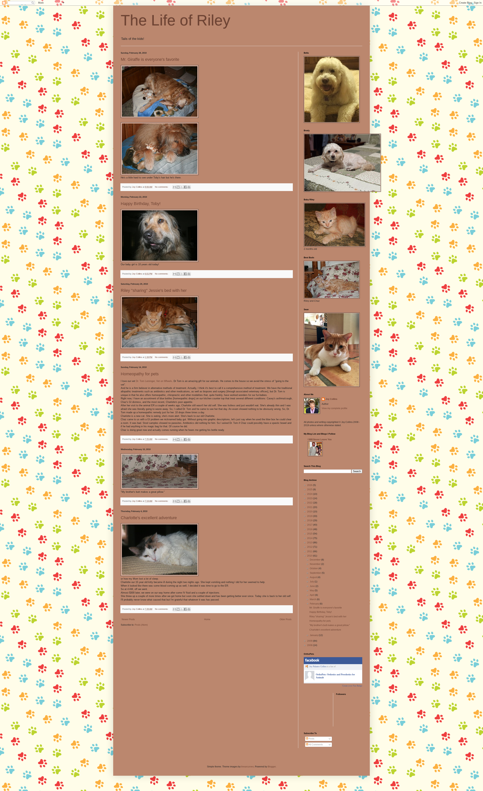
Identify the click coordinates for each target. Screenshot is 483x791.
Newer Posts (128, 619)
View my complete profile (334, 408)
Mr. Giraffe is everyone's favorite (150, 59)
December (315, 559)
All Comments (315, 744)
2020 (310, 511)
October (314, 568)
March (313, 599)
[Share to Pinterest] (189, 187)
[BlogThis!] (178, 187)
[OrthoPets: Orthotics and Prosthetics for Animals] (309, 679)
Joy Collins (331, 399)
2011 (310, 551)
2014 (310, 538)
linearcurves (247, 766)
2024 (310, 494)
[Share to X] (182, 187)
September (316, 573)
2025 (310, 489)
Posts (311, 738)
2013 (310, 542)
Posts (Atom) (141, 625)
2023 (310, 498)
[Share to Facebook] (185, 187)
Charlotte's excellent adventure (149, 517)
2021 (310, 507)
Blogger (272, 766)
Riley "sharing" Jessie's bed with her (154, 290)
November (315, 564)
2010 (310, 555)
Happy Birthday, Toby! (141, 203)
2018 (310, 520)
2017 (310, 524)
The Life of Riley (175, 20)
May (312, 590)
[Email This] (174, 187)
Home (207, 619)
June (312, 586)
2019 (310, 516)
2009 (310, 641)
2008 (310, 645)
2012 (310, 547)
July (312, 581)
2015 (310, 533)
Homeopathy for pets (140, 374)
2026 (310, 485)
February (315, 603)
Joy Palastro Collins (317, 666)
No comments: (162, 187)
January (314, 635)
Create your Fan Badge (352, 686)
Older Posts (285, 619)
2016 (310, 529)
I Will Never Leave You (319, 439)
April (312, 595)
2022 (310, 502)
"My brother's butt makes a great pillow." (329, 625)
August (314, 577)
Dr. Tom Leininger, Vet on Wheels (154, 381)
